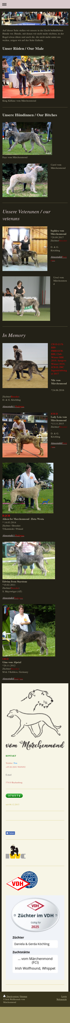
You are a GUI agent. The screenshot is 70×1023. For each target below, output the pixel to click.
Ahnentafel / (13, 406)
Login (64, 996)
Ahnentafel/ (12, 597)
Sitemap (23, 996)
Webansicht (61, 999)
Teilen (11, 833)
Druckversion (12, 996)
